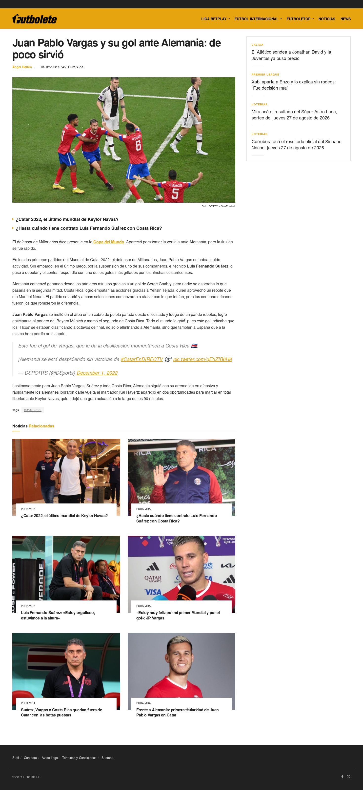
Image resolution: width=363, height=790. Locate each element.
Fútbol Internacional (257, 18)
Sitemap (107, 757)
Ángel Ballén (22, 66)
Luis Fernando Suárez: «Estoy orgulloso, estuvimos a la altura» (58, 615)
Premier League (265, 74)
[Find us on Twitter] (349, 777)
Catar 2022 (32, 410)
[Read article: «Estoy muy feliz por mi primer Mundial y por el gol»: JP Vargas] (182, 574)
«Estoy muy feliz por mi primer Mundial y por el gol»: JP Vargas (178, 615)
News (346, 18)
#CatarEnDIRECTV (142, 359)
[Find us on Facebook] (342, 777)
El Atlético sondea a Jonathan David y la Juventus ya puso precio (291, 54)
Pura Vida (75, 66)
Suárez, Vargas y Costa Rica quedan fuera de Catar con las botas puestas (61, 712)
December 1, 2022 (97, 372)
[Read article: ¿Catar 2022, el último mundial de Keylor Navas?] (66, 477)
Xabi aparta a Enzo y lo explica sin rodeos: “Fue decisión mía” (294, 84)
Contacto (30, 757)
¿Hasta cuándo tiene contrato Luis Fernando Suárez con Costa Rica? (89, 228)
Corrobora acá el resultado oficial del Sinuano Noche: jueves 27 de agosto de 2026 (297, 144)
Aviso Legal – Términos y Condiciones (69, 757)
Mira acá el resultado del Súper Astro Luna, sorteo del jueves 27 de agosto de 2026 (294, 114)
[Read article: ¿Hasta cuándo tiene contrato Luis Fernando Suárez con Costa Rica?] (182, 477)
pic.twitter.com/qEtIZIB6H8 (202, 359)
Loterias (259, 104)
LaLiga (257, 44)
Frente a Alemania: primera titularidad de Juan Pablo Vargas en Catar (177, 712)
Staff (15, 757)
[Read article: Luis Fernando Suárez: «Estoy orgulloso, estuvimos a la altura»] (66, 574)
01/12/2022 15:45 (53, 66)
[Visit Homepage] (34, 19)
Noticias (327, 18)
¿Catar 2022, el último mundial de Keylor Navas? (67, 219)
